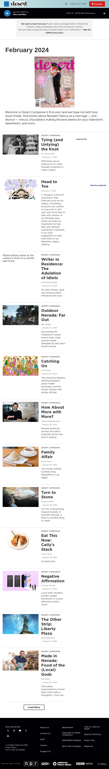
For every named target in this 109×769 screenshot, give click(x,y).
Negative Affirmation (52, 578)
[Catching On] (21, 366)
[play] (7, 13)
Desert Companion (50, 135)
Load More (34, 707)
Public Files (89, 740)
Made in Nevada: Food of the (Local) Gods (53, 665)
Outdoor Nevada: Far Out (53, 315)
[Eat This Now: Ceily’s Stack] (21, 540)
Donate (98, 4)
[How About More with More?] (21, 412)
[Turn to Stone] (21, 497)
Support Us (45, 751)
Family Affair (48, 454)
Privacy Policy (10, 747)
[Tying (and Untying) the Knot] (21, 144)
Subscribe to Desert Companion (71, 734)
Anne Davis (46, 370)
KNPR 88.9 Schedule (71, 740)
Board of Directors (92, 734)
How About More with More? (52, 411)
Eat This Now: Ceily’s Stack (49, 542)
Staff (42, 739)
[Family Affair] (21, 457)
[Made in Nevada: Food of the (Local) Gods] (21, 660)
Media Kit (88, 746)
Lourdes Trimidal (48, 585)
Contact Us (45, 734)
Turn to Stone (48, 495)
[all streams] (105, 13)
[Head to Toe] (21, 189)
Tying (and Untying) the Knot (52, 144)
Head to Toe (49, 184)
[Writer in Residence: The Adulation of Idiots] (21, 264)
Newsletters (79, 4)
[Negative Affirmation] (21, 581)
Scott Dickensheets (49, 282)
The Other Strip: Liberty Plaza (51, 626)
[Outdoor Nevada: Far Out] (21, 315)
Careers (43, 745)
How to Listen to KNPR (92, 728)
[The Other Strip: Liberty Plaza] (21, 624)
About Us (44, 728)
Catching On (50, 363)
